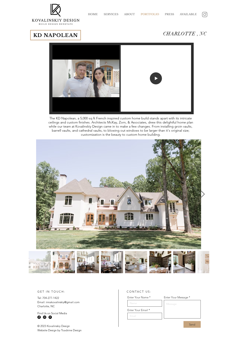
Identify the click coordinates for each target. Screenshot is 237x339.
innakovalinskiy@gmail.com (63, 302)
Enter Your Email (137, 310)
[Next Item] (203, 194)
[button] (129, 14)
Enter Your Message (176, 297)
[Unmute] (63, 106)
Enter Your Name (137, 297)
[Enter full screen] (114, 106)
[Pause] (57, 106)
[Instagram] (204, 14)
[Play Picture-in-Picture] (108, 106)
